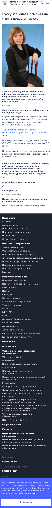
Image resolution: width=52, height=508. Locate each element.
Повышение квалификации (16, 265)
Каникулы (7, 294)
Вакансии (7, 272)
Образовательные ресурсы (16, 251)
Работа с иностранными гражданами (21, 333)
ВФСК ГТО (7, 312)
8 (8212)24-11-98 (9, 461)
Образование (9, 367)
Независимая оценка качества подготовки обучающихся (24, 446)
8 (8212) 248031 (9, 471)
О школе (6, 221)
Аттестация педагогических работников (22, 258)
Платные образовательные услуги (19, 364)
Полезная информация (14, 280)
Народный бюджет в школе (16, 319)
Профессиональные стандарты (18, 254)
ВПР (4, 315)
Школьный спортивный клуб (17, 337)
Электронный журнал (13, 247)
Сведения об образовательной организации (18, 352)
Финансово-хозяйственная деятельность (23, 390)
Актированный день (12, 330)
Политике (30, 493)
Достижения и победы (13, 239)
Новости (6, 291)
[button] (42, 2)
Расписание (8, 341)
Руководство (8, 383)
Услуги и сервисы (11, 305)
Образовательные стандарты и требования (18, 372)
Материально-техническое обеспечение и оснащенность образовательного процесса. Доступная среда (24, 408)
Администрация (10, 225)
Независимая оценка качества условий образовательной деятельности (22, 440)
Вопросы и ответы (11, 424)
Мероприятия (9, 287)
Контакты (7, 429)
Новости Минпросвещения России (20, 261)
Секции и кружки (11, 298)
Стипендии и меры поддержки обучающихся (18, 415)
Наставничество (10, 326)
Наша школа (8, 218)
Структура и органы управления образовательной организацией (19, 400)
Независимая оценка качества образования (18, 435)
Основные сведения (12, 357)
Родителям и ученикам (14, 277)
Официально (9, 346)
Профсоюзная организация (16, 268)
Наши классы (9, 235)
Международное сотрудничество (19, 386)
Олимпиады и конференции (16, 301)
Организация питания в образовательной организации (23, 378)
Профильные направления (16, 232)
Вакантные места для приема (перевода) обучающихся (23, 394)
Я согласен (26, 502)
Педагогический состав (14, 228)
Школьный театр (10, 322)
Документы (8, 360)
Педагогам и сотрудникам (16, 244)
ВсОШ (5, 308)
